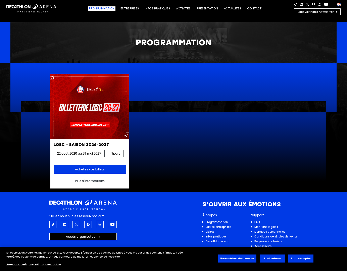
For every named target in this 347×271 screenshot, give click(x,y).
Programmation (217, 222)
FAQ (257, 222)
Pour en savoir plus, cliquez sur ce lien (33, 264)
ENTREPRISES (129, 8)
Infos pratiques (216, 236)
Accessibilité (263, 246)
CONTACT (254, 8)
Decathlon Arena (217, 241)
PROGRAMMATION (101, 8)
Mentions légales (266, 227)
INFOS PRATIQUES (157, 8)
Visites (210, 232)
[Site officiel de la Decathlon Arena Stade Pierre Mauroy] (31, 8)
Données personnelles (269, 232)
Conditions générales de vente (276, 236)
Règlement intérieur (268, 241)
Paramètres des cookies (237, 258)
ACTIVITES (183, 8)
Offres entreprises (218, 227)
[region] (173, 259)
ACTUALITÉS (232, 8)
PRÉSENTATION (207, 8)
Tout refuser (272, 258)
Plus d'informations (90, 181)
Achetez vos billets (90, 169)
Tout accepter (301, 258)
